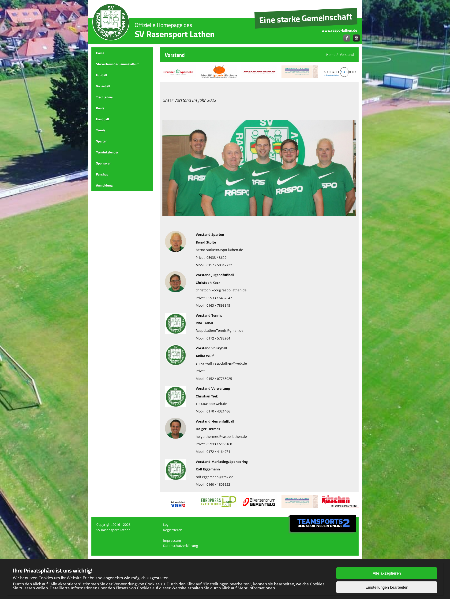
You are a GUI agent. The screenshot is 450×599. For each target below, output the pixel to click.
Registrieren (172, 530)
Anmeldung (104, 185)
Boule (100, 108)
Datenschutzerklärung (180, 545)
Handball (102, 119)
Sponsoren (103, 163)
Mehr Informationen (256, 588)
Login (167, 524)
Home (100, 52)
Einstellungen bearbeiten (386, 587)
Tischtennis (104, 97)
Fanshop (102, 174)
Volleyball (103, 86)
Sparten (101, 141)
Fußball (101, 74)
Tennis (100, 130)
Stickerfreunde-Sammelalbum (117, 63)
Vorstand (347, 54)
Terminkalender (107, 152)
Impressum (172, 540)
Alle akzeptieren (387, 573)
